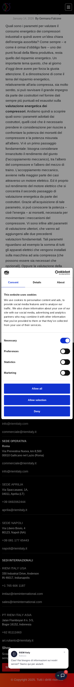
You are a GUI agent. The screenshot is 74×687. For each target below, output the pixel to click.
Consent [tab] (13, 282)
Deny (37, 411)
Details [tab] (37, 282)
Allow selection (37, 400)
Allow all (37, 388)
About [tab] (61, 282)
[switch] (65, 351)
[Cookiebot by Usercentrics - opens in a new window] (55, 272)
